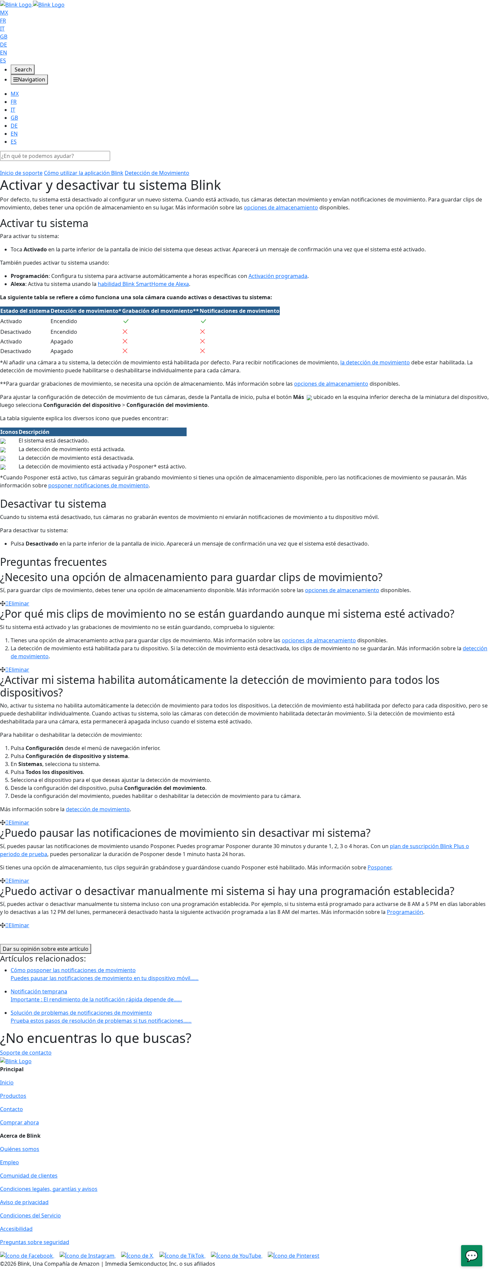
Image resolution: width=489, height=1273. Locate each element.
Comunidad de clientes (29, 1175)
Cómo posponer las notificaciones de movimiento (105, 974)
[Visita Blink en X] (137, 1255)
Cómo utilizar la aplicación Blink (83, 173)
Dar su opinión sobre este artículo (45, 949)
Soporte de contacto (26, 1052)
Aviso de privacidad (24, 1202)
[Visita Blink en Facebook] (27, 1255)
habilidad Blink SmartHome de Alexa (143, 284)
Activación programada (277, 276)
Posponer (379, 867)
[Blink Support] (32, 4)
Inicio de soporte (21, 173)
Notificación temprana (96, 995)
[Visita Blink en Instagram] (88, 1255)
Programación (405, 912)
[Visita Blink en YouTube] (236, 1255)
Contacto (11, 1109)
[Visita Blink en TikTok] (182, 1255)
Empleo (9, 1162)
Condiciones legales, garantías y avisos (48, 1189)
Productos (13, 1095)
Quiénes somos (19, 1149)
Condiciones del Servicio (30, 1215)
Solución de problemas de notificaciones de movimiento (101, 1016)
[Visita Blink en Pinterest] (293, 1255)
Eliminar (19, 603)
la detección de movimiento (375, 362)
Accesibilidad (16, 1228)
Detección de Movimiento (157, 173)
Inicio (7, 1082)
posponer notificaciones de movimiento (98, 485)
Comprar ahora (19, 1122)
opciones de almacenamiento (281, 207)
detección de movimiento (98, 809)
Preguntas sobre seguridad (34, 1242)
